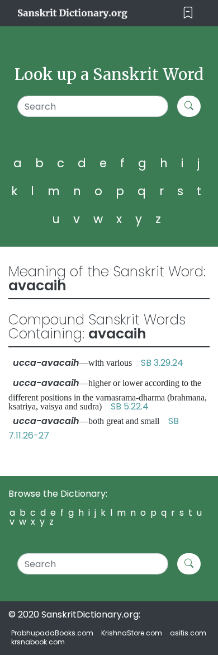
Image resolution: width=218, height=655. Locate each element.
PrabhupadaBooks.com (52, 633)
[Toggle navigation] (188, 13)
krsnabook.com (38, 642)
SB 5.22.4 (130, 406)
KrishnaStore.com (131, 633)
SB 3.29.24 (162, 362)
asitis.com (188, 633)
